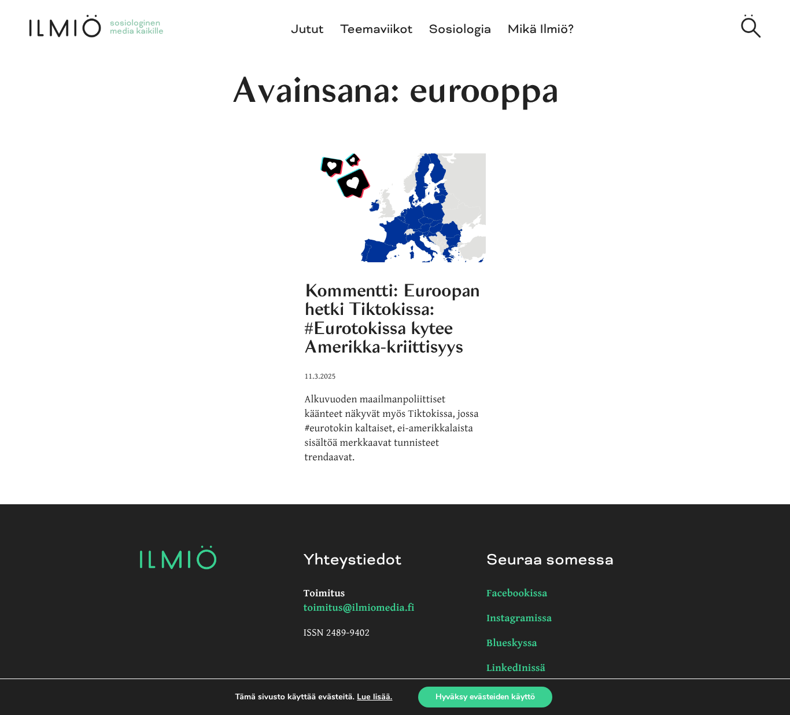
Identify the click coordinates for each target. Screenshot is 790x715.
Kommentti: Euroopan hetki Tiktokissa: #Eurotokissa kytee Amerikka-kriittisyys (392, 319)
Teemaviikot (376, 29)
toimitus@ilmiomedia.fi (359, 608)
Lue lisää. (374, 696)
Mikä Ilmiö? (541, 29)
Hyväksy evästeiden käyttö (485, 696)
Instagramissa (519, 619)
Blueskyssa (511, 643)
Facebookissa (516, 594)
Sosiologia (460, 29)
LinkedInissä (515, 668)
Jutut (307, 29)
